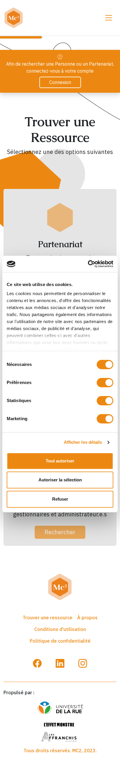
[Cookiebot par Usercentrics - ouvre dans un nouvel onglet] (87, 264)
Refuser (60, 499)
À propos (87, 617)
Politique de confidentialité (60, 641)
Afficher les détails (83, 442)
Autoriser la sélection (60, 479)
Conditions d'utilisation (60, 629)
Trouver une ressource (48, 617)
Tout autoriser (60, 460)
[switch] (105, 382)
